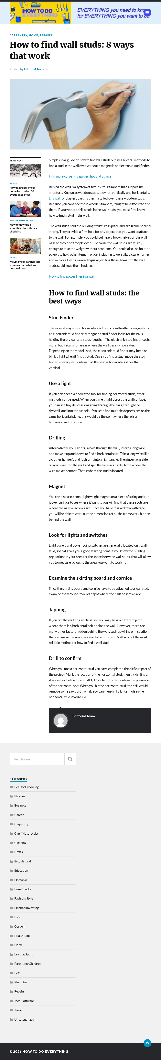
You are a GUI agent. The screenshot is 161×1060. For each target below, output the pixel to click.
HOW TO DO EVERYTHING (45, 1051)
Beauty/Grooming (26, 787)
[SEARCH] (70, 759)
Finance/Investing (26, 908)
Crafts (18, 852)
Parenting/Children (27, 963)
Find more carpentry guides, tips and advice (80, 176)
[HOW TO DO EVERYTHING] (80, 13)
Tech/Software (24, 1001)
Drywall (54, 198)
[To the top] (147, 1043)
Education (21, 870)
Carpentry (18, 35)
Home (33, 35)
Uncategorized (24, 1019)
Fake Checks (22, 889)
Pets (17, 973)
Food (17, 917)
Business (20, 805)
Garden (19, 926)
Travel (18, 1010)
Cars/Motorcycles (26, 833)
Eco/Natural (22, 861)
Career (19, 815)
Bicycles (19, 796)
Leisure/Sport (23, 954)
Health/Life (22, 935)
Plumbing (20, 982)
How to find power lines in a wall (71, 276)
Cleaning (20, 842)
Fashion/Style (23, 898)
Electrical (20, 880)
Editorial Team (34, 69)
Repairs (46, 35)
